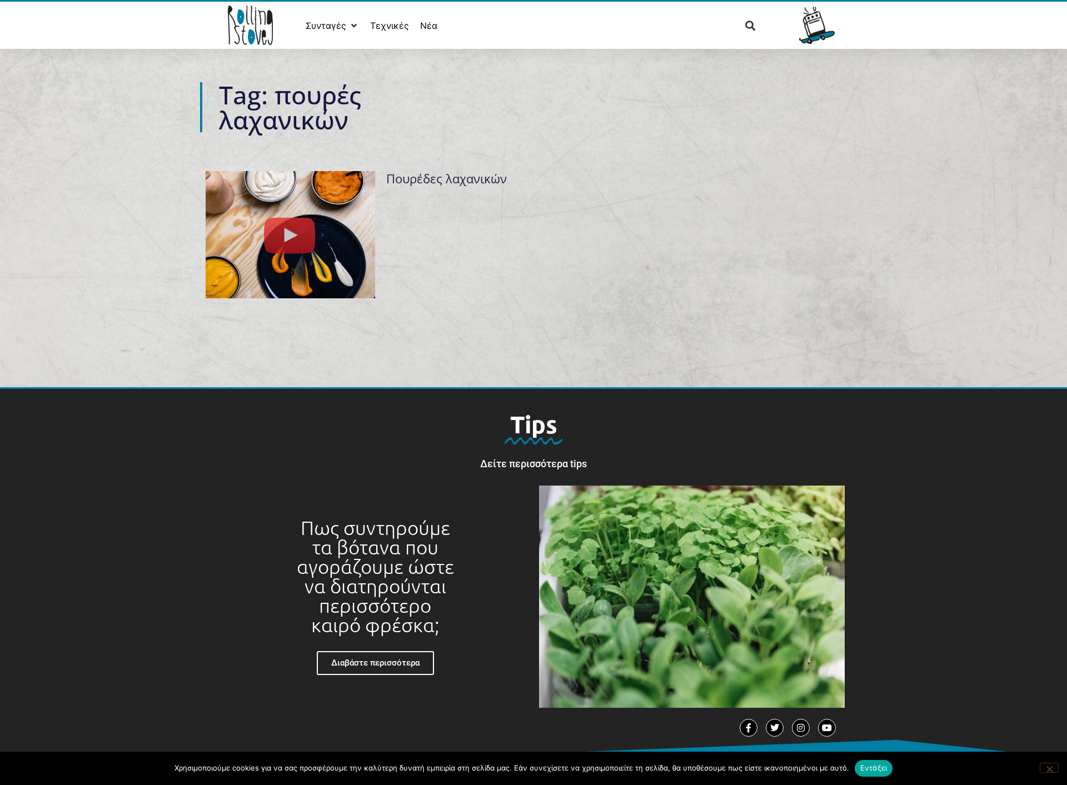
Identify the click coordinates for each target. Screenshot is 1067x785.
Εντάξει (873, 767)
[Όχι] (1049, 768)
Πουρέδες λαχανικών (446, 178)
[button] (332, 25)
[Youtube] (827, 728)
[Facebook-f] (748, 728)
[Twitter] (775, 728)
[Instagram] (801, 728)
